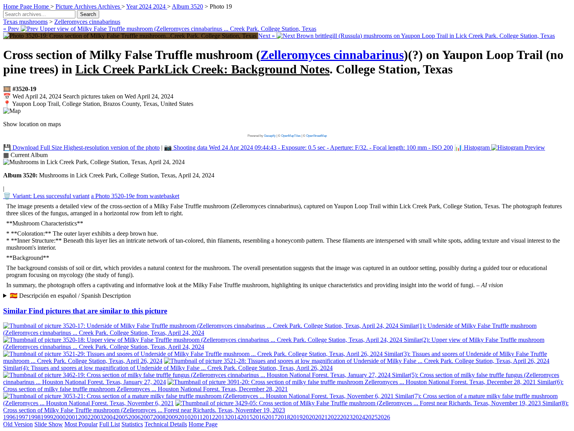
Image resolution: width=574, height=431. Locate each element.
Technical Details (165, 424)
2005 (122, 417)
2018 (284, 417)
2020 (309, 417)
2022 (334, 417)
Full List (109, 424)
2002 (84, 417)
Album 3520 (187, 6)
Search (88, 14)
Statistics (132, 424)
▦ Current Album (25, 155)
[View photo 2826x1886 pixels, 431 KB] (130, 35)
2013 (221, 417)
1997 (22, 417)
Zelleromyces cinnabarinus (87, 21)
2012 (209, 417)
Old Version (18, 424)
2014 (234, 417)
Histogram (473, 147)
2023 (346, 417)
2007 (147, 417)
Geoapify (270, 136)
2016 (259, 417)
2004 (109, 417)
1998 (34, 417)
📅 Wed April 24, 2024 (88, 96)
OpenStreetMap (316, 136)
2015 (246, 417)
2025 (371, 417)
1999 (47, 417)
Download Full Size (81, 147)
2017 (271, 417)
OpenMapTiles (291, 136)
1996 (9, 417)
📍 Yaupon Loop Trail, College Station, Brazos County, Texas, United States (98, 103)
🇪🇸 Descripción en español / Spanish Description (70, 295)
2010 (184, 417)
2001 (72, 417)
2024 (359, 417)
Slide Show (48, 424)
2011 (197, 417)
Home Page (203, 424)
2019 (296, 417)
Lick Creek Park (202, 69)
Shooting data (308, 147)
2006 (134, 417)
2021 (321, 417)
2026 (384, 417)
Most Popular (81, 424)
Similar (85, 311)
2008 (159, 417)
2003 (97, 417)
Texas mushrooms (25, 21)
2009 (172, 417)
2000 (59, 417)
